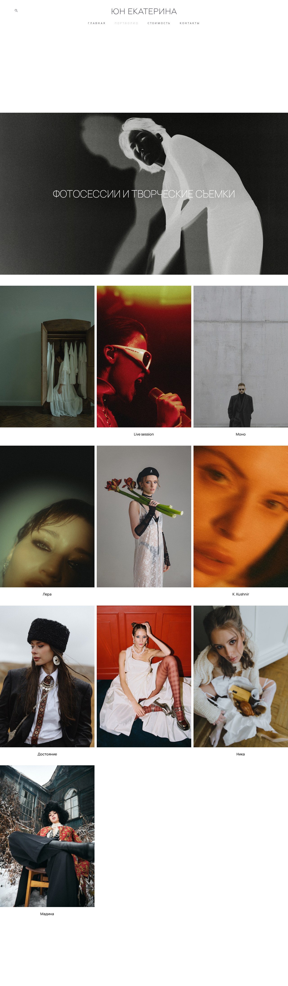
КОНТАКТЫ (190, 23)
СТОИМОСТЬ (159, 23)
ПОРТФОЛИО (127, 23)
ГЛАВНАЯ (97, 23)
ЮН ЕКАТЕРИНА (144, 11)
